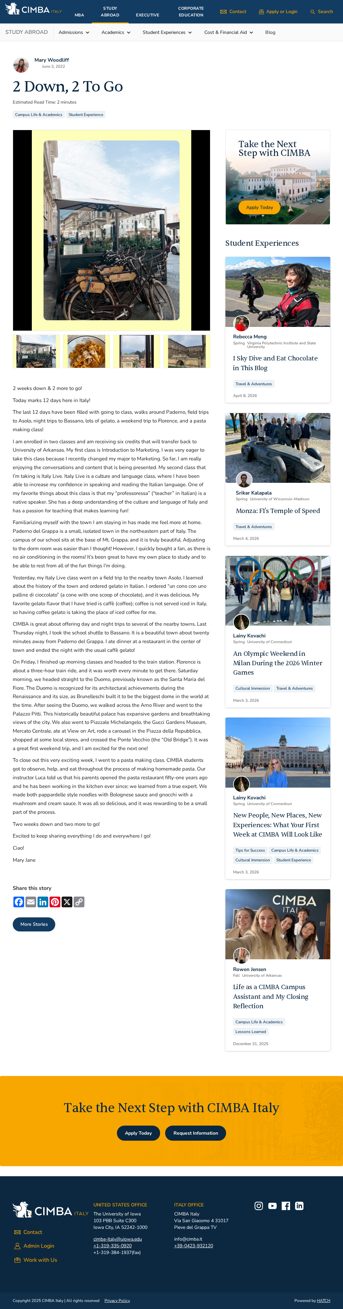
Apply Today (138, 1133)
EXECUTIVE (147, 15)
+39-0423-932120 (193, 1246)
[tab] (36, 351)
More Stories (34, 924)
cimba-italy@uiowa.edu (117, 1239)
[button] (77, 32)
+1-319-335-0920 (112, 1246)
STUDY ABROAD (110, 12)
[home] (33, 8)
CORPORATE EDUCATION (191, 12)
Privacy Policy (117, 1300)
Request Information (196, 1133)
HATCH (323, 1300)
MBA (79, 15)
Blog (270, 32)
